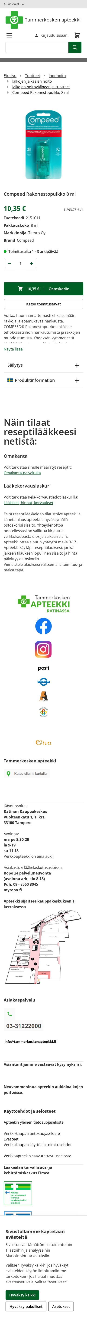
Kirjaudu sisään (54, 35)
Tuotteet (32, 75)
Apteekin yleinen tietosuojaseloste (34, 1122)
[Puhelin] (43, 1025)
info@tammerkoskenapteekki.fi (30, 1041)
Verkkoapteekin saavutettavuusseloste (37, 1155)
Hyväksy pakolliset (26, 1306)
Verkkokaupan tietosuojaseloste (32, 1133)
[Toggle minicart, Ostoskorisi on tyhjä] (77, 35)
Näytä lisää (13, 349)
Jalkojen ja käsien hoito (32, 81)
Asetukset (61, 1306)
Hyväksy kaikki (22, 1295)
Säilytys (15, 365)
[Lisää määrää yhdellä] (31, 263)
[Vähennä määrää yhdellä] (9, 263)
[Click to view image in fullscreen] (43, 145)
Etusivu (10, 75)
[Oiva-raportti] (43, 742)
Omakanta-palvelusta (22, 472)
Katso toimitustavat (43, 304)
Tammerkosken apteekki (53, 20)
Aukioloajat (11, 4)
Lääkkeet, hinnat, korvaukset (28, 502)
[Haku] (74, 47)
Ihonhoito (57, 75)
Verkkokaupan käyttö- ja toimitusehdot (38, 1144)
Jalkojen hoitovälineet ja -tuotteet (41, 86)
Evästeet (11, 1139)
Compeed (25, 240)
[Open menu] (9, 35)
